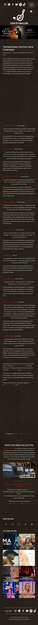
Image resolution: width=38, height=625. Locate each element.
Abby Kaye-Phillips (27, 433)
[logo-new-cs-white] (19, 15)
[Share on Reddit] (25, 524)
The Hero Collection (9, 448)
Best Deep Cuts (17, 52)
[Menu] (31, 5)
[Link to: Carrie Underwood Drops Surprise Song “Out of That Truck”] (27, 558)
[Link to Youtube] (16, 4)
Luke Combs (24, 370)
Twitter (13, 385)
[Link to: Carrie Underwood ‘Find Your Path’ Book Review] (11, 574)
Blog (23, 52)
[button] (19, 32)
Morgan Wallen (13, 370)
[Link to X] (9, 4)
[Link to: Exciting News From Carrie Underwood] (27, 590)
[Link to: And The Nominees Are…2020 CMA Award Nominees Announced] (27, 574)
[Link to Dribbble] (24, 4)
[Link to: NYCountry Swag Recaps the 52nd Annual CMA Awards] (11, 590)
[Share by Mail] (32, 524)
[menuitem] (32, 5)
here (33, 373)
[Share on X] (12, 524)
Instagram (8, 385)
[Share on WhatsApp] (19, 524)
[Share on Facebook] (6, 524)
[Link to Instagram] (5, 4)
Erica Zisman (16, 433)
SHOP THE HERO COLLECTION (19, 445)
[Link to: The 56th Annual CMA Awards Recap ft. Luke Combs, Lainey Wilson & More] (11, 542)
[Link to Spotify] (20, 4)
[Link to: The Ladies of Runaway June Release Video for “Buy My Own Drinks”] (27, 542)
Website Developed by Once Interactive (19, 619)
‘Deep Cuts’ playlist (20, 365)
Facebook (21, 385)
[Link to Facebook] (12, 4)
